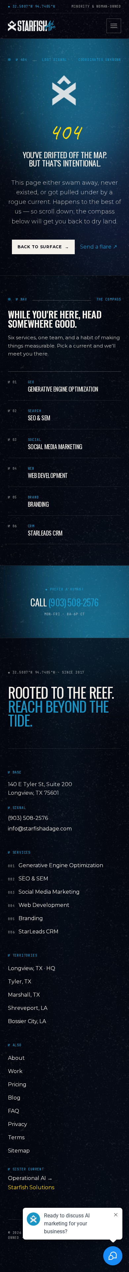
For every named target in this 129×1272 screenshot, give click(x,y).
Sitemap (19, 1151)
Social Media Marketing (49, 892)
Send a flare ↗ (98, 247)
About (16, 1058)
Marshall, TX (24, 995)
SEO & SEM (33, 878)
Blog (14, 1098)
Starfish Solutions (31, 1187)
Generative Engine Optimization (61, 865)
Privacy (17, 1124)
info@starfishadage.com (40, 828)
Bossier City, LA (27, 1021)
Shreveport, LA (27, 1008)
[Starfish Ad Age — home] (32, 26)
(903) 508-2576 (73, 602)
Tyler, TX (19, 981)
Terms (16, 1137)
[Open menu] (114, 26)
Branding (31, 918)
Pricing (17, 1084)
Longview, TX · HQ (31, 968)
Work (15, 1071)
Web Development (44, 905)
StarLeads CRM (39, 931)
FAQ (13, 1111)
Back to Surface (43, 246)
